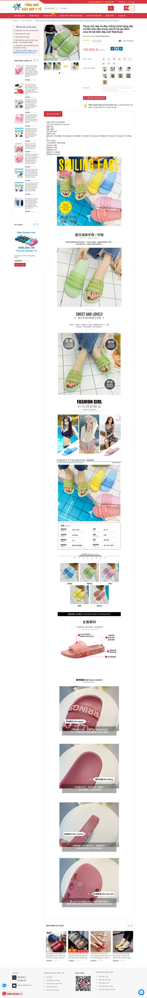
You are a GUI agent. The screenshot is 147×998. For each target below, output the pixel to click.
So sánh (132, 2)
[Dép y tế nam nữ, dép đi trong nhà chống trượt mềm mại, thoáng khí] (18, 147)
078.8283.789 (22, 980)
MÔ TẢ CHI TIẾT (53, 114)
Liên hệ (122, 16)
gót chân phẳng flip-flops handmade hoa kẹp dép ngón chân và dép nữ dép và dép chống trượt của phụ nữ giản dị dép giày (122, 957)
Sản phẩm (35, 16)
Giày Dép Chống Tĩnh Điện (71, 16)
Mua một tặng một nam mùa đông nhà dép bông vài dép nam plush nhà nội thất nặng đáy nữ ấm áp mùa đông (78, 956)
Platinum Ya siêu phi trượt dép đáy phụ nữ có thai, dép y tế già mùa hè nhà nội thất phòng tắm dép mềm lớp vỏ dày (31, 173)
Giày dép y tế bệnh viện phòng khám (24, 256)
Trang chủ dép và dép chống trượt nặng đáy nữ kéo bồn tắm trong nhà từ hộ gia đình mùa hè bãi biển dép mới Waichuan (77, 20)
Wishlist (123, 2)
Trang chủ (20, 16)
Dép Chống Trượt (104, 983)
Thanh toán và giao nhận (54, 983)
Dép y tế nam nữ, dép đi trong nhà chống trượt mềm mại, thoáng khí (30, 146)
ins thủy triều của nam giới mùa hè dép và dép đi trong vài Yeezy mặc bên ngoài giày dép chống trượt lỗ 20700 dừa (31, 89)
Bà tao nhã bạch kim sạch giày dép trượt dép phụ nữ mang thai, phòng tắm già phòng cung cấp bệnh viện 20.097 (31, 187)
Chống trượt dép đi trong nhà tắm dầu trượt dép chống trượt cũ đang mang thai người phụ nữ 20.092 (31, 118)
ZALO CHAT (79, 973)
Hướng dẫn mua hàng (53, 980)
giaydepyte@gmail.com (25, 985)
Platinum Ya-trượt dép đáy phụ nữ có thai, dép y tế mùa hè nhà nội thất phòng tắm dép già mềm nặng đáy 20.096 (31, 104)
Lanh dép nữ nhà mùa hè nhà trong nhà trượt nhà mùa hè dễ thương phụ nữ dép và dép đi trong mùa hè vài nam (101, 956)
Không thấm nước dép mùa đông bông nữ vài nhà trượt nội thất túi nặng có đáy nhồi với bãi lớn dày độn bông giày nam (56, 957)
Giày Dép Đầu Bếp (104, 980)
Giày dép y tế (50, 15)
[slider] (87, 40)
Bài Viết (110, 16)
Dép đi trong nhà (27, 20)
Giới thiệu (49, 977)
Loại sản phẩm (50, 8)
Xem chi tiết (20, 265)
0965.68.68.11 (22, 977)
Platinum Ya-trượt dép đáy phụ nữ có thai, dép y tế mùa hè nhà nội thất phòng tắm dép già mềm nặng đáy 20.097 (31, 133)
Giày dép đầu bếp (95, 16)
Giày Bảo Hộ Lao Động (106, 986)
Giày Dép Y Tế (103, 976)
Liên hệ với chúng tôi (52, 990)
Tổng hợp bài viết (51, 987)
